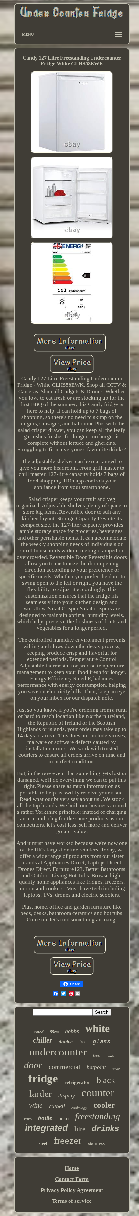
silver (116, 1069)
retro (28, 1119)
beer (97, 1055)
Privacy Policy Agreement (72, 1190)
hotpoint (96, 1067)
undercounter (58, 1052)
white (97, 1028)
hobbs (72, 1031)
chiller (42, 1040)
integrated (46, 1128)
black (106, 1080)
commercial (64, 1066)
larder (40, 1093)
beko (64, 1118)
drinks (105, 1128)
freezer (67, 1140)
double (66, 1041)
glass (102, 1041)
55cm (54, 1032)
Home (72, 1168)
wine (36, 1105)
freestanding (97, 1116)
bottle (45, 1117)
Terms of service (71, 1201)
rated (39, 1031)
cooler (104, 1105)
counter (97, 1093)
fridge (43, 1078)
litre (79, 1129)
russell (57, 1106)
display (66, 1096)
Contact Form (72, 1179)
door (33, 1065)
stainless (96, 1143)
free (82, 1041)
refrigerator (77, 1082)
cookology (79, 1108)
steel (43, 1143)
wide (110, 1056)
